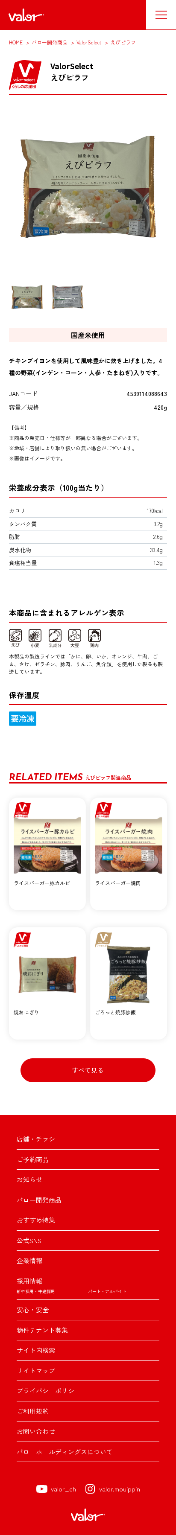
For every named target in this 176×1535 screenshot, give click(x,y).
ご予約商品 (33, 1159)
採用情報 (29, 1280)
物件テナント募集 (42, 1329)
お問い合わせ (36, 1431)
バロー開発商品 (39, 1199)
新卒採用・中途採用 (36, 1291)
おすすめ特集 (36, 1219)
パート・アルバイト (107, 1291)
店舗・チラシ (36, 1138)
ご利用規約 (33, 1411)
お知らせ (29, 1179)
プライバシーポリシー (49, 1390)
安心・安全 (33, 1309)
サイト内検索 (36, 1350)
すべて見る (88, 1070)
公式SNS (29, 1240)
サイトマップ (36, 1370)
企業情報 (29, 1260)
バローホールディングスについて (65, 1451)
